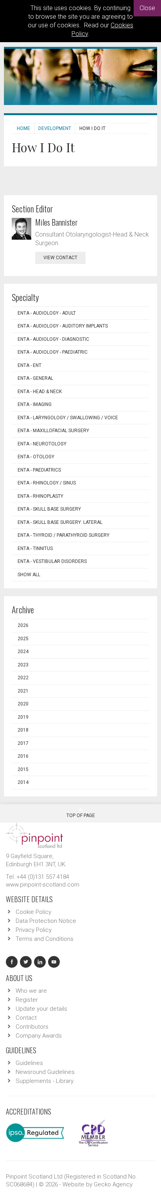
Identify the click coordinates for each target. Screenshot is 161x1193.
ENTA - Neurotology (42, 444)
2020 (23, 704)
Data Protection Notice (46, 920)
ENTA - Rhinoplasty (40, 496)
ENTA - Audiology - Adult (47, 313)
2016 (23, 756)
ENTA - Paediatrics (39, 470)
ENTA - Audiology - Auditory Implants (63, 326)
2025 (23, 638)
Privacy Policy (34, 929)
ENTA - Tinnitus (35, 548)
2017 (23, 743)
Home (23, 128)
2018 (23, 730)
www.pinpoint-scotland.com (42, 884)
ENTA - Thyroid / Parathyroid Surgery (63, 535)
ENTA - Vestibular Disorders (52, 561)
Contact (26, 1017)
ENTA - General (35, 378)
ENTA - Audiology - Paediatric (53, 352)
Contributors (32, 1026)
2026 (23, 625)
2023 (23, 665)
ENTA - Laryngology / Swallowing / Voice (68, 417)
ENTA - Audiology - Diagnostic (53, 339)
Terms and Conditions (44, 938)
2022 (23, 677)
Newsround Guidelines (45, 1071)
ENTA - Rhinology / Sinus (47, 483)
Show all (29, 574)
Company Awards (39, 1035)
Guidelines (29, 1063)
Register (27, 999)
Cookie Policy (33, 911)
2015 (23, 769)
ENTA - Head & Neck (40, 391)
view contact (60, 257)
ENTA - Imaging (35, 404)
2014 (23, 782)
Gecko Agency (113, 1184)
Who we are (31, 990)
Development (54, 128)
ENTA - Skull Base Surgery (49, 509)
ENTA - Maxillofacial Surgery (53, 430)
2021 (23, 691)
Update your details (41, 1008)
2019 (23, 717)
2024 (23, 651)
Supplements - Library (44, 1080)
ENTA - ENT (29, 365)
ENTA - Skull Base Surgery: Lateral (60, 522)
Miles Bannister (56, 222)
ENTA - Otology (36, 456)
